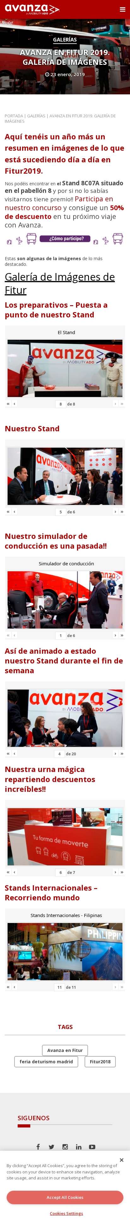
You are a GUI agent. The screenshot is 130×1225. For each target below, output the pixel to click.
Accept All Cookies (65, 1197)
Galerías (65, 39)
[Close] (122, 1160)
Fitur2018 (100, 1062)
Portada (14, 116)
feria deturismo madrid (46, 1062)
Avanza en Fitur (65, 1050)
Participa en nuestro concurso (59, 203)
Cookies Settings (66, 1213)
